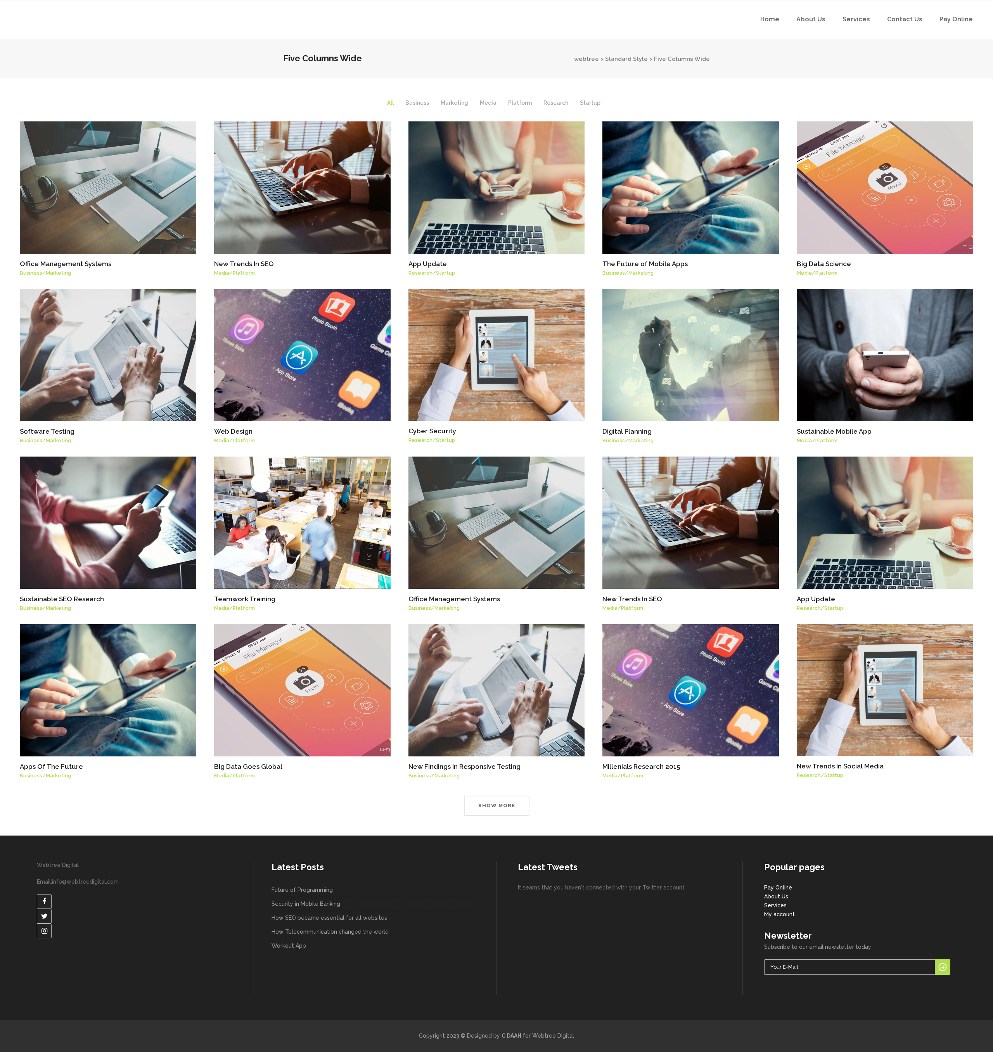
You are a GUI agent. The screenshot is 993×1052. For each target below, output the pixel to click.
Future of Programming (302, 890)
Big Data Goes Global (248, 766)
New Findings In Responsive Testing (464, 766)
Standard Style (626, 58)
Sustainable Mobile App (834, 431)
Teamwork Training (244, 599)
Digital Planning (627, 431)
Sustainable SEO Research (62, 599)
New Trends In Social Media (840, 766)
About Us (776, 896)
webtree (586, 58)
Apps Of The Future (51, 766)
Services (775, 905)
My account (779, 914)
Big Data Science (824, 264)
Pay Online (778, 887)
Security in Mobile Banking (306, 904)
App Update (427, 264)
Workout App (289, 946)
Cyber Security (432, 431)
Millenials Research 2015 (641, 766)
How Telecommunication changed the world (330, 932)
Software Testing (47, 431)
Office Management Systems (65, 264)
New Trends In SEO (244, 264)
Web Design (233, 431)
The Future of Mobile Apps (645, 264)
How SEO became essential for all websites (329, 918)
